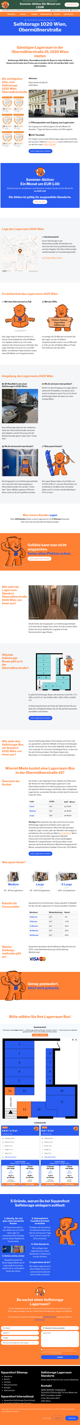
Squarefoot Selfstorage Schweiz (17, 1403)
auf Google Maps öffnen (52, 258)
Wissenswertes (45, 14)
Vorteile (34, 14)
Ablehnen (58, 1418)
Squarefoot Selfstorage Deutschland (19, 1400)
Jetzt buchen (68, 14)
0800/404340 (64, 10)
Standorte (11, 14)
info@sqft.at (75, 10)
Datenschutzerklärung (56, 1352)
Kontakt (57, 14)
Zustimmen (72, 1418)
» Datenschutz (46, 1418)
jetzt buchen (72, 4)
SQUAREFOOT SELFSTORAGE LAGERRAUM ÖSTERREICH (20, 10)
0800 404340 (49, 144)
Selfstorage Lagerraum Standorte (41, 20)
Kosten (23, 14)
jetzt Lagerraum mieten (40, 151)
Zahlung (54, 10)
